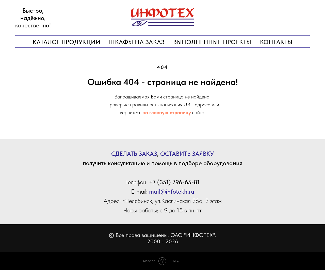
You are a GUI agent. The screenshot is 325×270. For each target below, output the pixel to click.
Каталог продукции (67, 42)
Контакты (276, 42)
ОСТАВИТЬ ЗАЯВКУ (187, 153)
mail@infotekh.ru (171, 191)
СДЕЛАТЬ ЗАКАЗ (134, 153)
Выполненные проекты (212, 42)
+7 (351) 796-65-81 (174, 182)
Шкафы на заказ (137, 42)
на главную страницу (166, 112)
